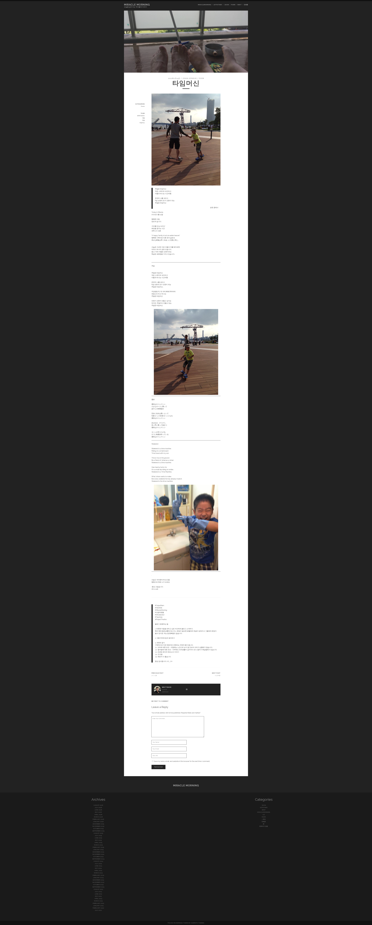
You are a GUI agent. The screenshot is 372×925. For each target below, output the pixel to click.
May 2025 (98, 840)
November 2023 (98, 882)
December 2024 (98, 852)
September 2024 (98, 859)
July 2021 (98, 910)
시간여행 (217, 675)
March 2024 (98, 873)
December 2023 (98, 880)
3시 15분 (154, 675)
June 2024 (98, 866)
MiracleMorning (204, 4)
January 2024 (98, 877)
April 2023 (98, 898)
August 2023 (98, 889)
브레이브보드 (141, 115)
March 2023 (98, 901)
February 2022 (98, 908)
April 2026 (98, 814)
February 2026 (98, 819)
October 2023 (98, 884)
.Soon (226, 4)
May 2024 (98, 868)
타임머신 (142, 122)
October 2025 (98, 828)
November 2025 (98, 826)
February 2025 (98, 847)
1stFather (218, 4)
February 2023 (98, 903)
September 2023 (98, 887)
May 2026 (98, 812)
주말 (143, 120)
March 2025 (98, 845)
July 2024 (98, 863)
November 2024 (98, 854)
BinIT (240, 4)
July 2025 (98, 835)
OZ (264, 814)
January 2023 (98, 905)
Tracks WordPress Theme (177, 923)
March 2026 (98, 817)
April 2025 (98, 842)
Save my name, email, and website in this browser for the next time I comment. (182, 761)
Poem (233, 4)
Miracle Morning (137, 4)
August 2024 (98, 861)
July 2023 (98, 891)
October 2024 (98, 856)
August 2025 (98, 833)
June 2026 (98, 810)
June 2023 (98, 894)
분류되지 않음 (263, 826)
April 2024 (98, 870)
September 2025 (98, 831)
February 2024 (98, 875)
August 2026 (98, 805)
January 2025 (98, 849)
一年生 (264, 819)
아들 (143, 118)
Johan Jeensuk (189, 78)
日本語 (246, 4)
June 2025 (98, 838)
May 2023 (98, 896)
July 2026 (98, 807)
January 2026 (98, 821)
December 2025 (98, 824)
